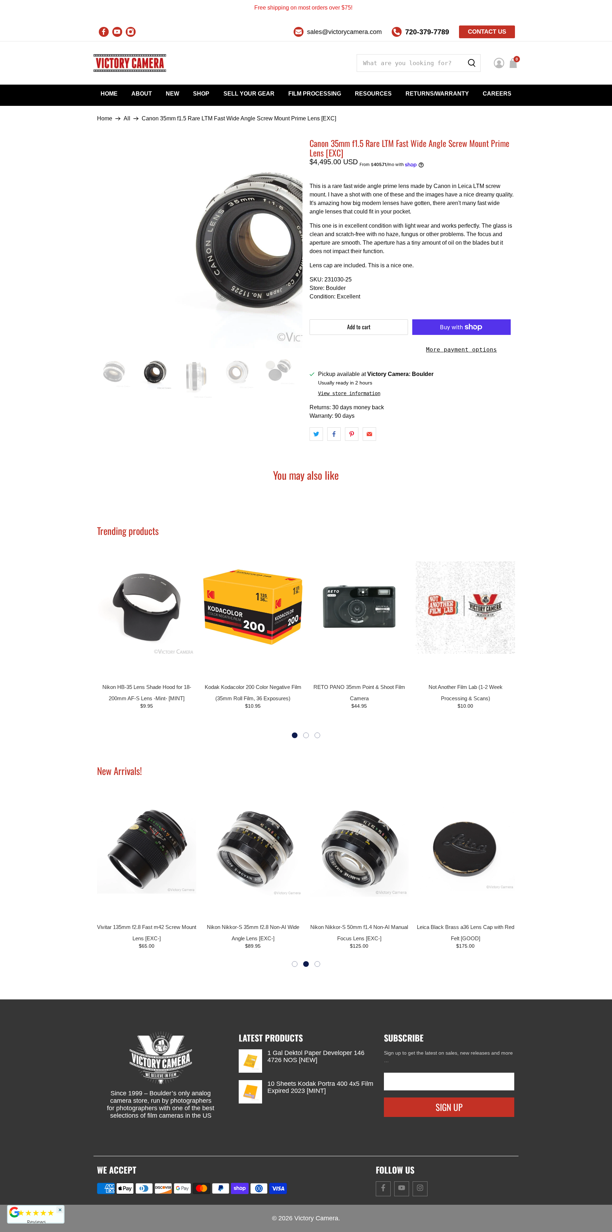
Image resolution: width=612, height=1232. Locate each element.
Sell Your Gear (248, 94)
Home (109, 94)
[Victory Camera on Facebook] (104, 32)
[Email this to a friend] (369, 434)
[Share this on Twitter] (316, 434)
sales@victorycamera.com (344, 31)
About (141, 94)
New (172, 94)
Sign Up (449, 1106)
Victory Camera (316, 1218)
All (127, 118)
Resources (373, 94)
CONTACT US (487, 31)
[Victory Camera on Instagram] (131, 32)
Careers (497, 94)
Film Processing (314, 94)
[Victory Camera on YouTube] (117, 32)
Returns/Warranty (437, 94)
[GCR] (14, 1212)
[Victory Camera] (130, 63)
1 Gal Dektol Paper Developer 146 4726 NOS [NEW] (315, 1056)
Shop (201, 94)
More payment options (461, 349)
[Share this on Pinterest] (351, 434)
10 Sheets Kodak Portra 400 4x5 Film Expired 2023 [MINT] (320, 1087)
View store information (349, 393)
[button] (295, 735)
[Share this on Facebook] (334, 434)
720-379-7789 (427, 32)
